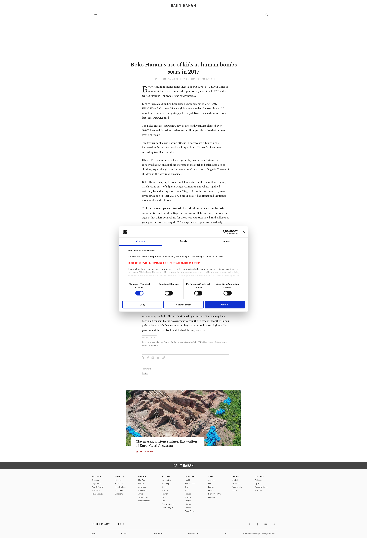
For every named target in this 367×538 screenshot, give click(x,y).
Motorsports (237, 487)
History (188, 504)
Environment (190, 483)
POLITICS (96, 476)
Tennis (234, 490)
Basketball (236, 483)
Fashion (188, 494)
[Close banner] (244, 232)
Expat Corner (190, 511)
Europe (141, 483)
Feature (188, 507)
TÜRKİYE (119, 476)
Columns (258, 480)
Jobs (94, 534)
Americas (142, 487)
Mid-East (141, 480)
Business (167, 476)
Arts (211, 476)
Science (188, 497)
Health (187, 480)
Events (210, 487)
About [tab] (226, 241)
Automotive (166, 480)
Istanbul (118, 480)
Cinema (211, 480)
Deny (142, 304)
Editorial (258, 490)
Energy (164, 487)
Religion (188, 501)
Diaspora (119, 494)
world (145, 373)
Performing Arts (214, 494)
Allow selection (183, 304)
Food (187, 490)
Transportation (168, 504)
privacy (125, 534)
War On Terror (98, 487)
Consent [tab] (140, 241)
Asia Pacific (142, 490)
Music (210, 483)
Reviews (211, 497)
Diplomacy (96, 480)
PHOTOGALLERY (146, 452)
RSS (226, 534)
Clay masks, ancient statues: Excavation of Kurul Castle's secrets (166, 444)
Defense (165, 501)
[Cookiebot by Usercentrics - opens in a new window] (225, 232)
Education (119, 483)
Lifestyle (190, 476)
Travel (187, 487)
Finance (165, 490)
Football (235, 480)
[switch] (169, 293)
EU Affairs (96, 490)
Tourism (165, 494)
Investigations (120, 487)
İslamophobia (144, 501)
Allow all (224, 304)
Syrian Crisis (143, 497)
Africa (140, 494)
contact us (194, 534)
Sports (236, 476)
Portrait (211, 490)
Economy (165, 483)
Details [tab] (183, 241)
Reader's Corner (261, 487)
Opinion (259, 476)
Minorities (119, 490)
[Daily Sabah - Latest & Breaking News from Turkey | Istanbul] (183, 5)
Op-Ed (257, 483)
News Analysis (97, 494)
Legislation (96, 483)
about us (158, 534)
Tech (164, 497)
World (142, 476)
